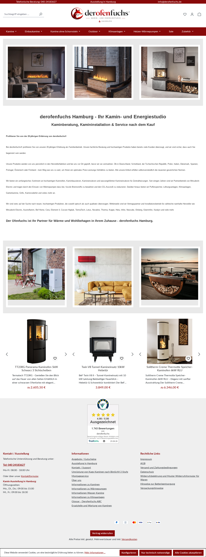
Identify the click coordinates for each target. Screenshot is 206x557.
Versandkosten (129, 539)
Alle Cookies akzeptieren (188, 553)
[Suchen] (40, 14)
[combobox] (20, 14)
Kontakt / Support (81, 467)
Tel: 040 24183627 (14, 465)
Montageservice (80, 476)
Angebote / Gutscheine (84, 459)
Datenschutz (147, 472)
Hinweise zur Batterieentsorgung (157, 484)
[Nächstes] (66, 354)
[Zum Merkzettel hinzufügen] (55, 359)
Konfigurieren (129, 553)
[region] (36, 354)
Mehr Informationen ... (94, 553)
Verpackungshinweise (151, 488)
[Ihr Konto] (192, 14)
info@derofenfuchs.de (169, 2)
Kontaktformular (29, 476)
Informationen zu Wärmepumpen (89, 489)
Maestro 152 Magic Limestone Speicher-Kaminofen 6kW (36, 369)
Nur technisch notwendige (155, 553)
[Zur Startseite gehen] (100, 14)
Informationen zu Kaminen (86, 484)
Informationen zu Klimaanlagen (88, 497)
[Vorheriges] (7, 354)
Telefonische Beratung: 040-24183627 (36, 2)
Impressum (146, 459)
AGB (142, 463)
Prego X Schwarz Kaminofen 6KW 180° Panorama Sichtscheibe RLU (169, 369)
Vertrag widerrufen (102, 533)
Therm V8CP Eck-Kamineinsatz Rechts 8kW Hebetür (103, 369)
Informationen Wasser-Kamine (88, 493)
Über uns (76, 480)
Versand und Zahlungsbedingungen (158, 467)
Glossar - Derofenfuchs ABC (87, 501)
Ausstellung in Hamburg (103, 2)
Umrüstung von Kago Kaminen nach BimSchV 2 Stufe (100, 472)
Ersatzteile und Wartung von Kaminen (92, 505)
